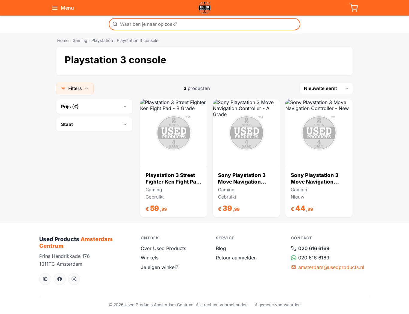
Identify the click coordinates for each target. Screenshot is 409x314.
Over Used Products (163, 248)
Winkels (149, 258)
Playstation (102, 40)
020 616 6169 (313, 248)
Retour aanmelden (236, 258)
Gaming (79, 40)
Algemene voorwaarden (278, 304)
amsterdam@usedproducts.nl (331, 267)
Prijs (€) (70, 106)
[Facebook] (60, 279)
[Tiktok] (45, 279)
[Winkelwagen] (353, 8)
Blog (221, 248)
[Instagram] (74, 279)
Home (63, 40)
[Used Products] (204, 8)
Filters (75, 88)
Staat (67, 124)
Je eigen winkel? (159, 267)
